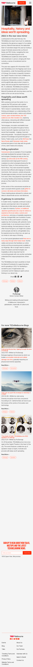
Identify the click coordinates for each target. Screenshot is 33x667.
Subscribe (22, 3)
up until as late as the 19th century (17, 159)
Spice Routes (5, 141)
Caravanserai (5, 152)
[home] (8, 3)
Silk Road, (25, 139)
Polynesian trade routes (20, 141)
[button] (30, 3)
